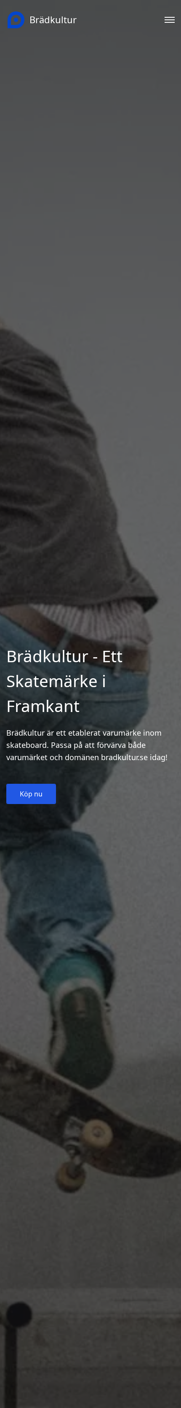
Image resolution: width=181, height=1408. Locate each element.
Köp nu (31, 794)
